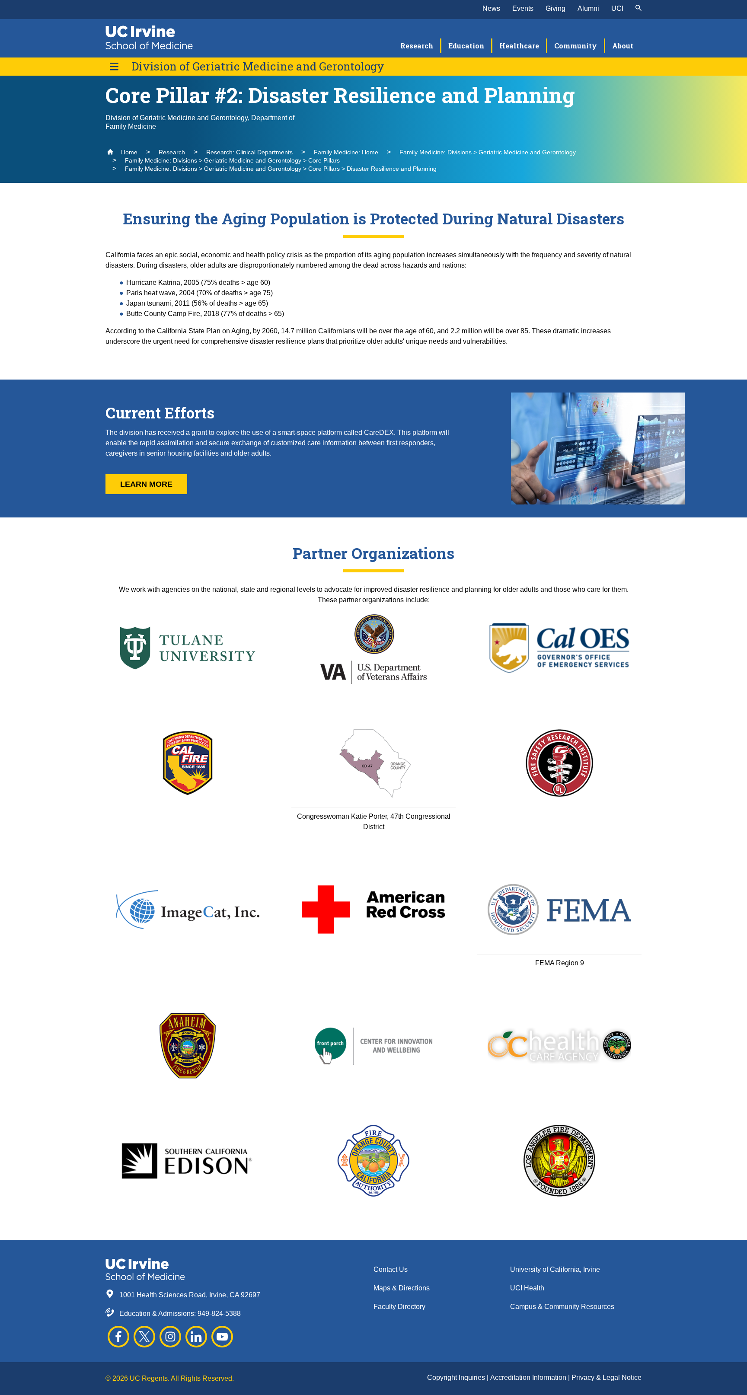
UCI (617, 8)
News (491, 8)
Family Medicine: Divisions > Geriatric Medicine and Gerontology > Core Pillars (232, 160)
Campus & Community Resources (562, 1306)
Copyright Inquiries (457, 1377)
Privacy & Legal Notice (606, 1377)
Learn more (146, 484)
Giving (555, 8)
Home (128, 152)
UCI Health (527, 1288)
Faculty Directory (399, 1306)
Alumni (588, 8)
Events (522, 8)
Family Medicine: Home (346, 152)
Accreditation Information (529, 1377)
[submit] (638, 9)
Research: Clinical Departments (249, 152)
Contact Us (391, 1269)
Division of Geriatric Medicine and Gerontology (257, 66)
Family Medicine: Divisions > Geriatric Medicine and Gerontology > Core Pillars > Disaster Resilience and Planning (281, 168)
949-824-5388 (219, 1313)
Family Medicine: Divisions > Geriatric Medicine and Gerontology (487, 152)
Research (172, 152)
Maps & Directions (402, 1288)
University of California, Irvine (555, 1269)
